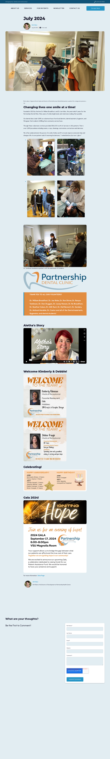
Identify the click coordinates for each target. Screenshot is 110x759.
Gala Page (41, 575)
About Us (15, 8)
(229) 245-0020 (100, 2)
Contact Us (74, 8)
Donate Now (95, 8)
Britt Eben (34, 25)
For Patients (42, 8)
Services (28, 8)
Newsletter (59, 8)
